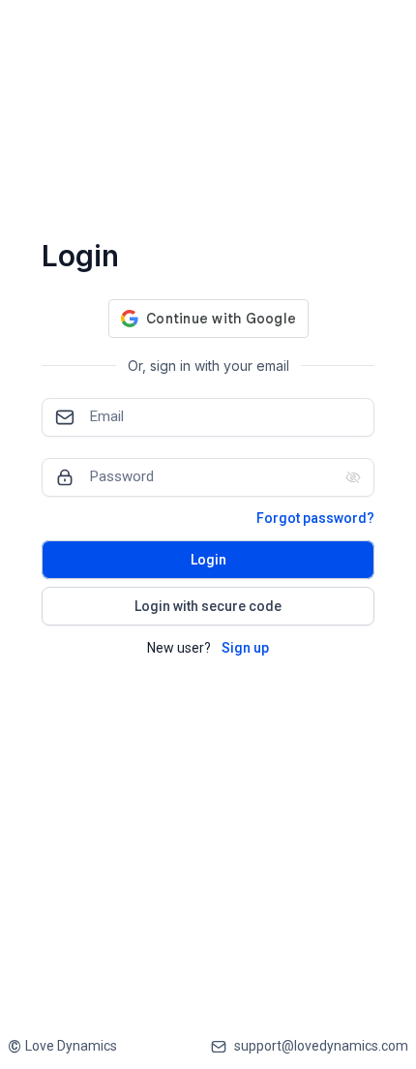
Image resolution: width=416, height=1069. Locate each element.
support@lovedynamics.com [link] (321, 1046)
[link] (62, 1046)
